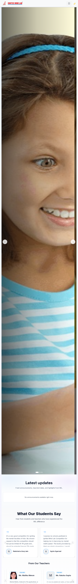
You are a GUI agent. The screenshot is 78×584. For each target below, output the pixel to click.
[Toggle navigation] (69, 3)
